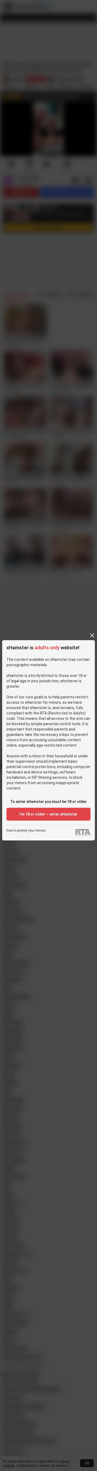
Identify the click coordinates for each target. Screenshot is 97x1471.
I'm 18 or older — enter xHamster (48, 814)
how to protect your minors (26, 830)
